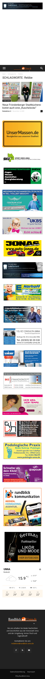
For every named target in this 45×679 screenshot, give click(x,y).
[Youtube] (29, 650)
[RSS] (22, 650)
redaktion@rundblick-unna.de (22, 643)
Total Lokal (6, 101)
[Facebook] (16, 650)
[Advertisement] (22, 41)
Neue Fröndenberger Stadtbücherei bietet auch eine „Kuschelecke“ (21, 106)
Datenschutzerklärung (17, 672)
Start (4, 74)
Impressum (31, 672)
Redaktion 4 (6, 111)
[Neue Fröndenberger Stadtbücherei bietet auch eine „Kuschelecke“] (22, 92)
